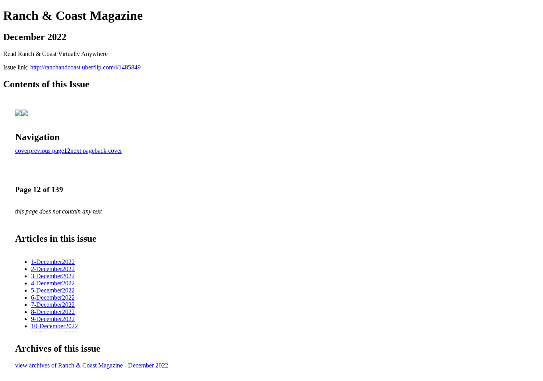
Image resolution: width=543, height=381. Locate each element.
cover (22, 150)
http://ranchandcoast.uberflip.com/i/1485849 (85, 67)
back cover (108, 150)
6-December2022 (53, 297)
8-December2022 (53, 311)
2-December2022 (53, 269)
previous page (46, 150)
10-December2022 (54, 326)
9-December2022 (53, 319)
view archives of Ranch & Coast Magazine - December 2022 (91, 365)
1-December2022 (53, 261)
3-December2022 (53, 276)
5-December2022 (53, 290)
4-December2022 (53, 283)
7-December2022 (53, 304)
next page (82, 150)
